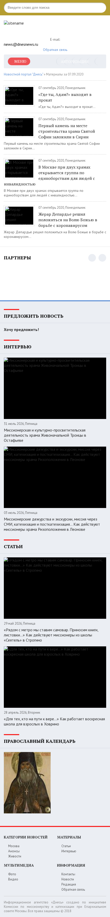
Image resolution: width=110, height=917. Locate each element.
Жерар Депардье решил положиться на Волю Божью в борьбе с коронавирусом (67, 219)
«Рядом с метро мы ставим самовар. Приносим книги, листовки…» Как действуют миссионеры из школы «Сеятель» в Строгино (51, 635)
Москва (13, 846)
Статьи (66, 846)
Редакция (68, 884)
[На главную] (42, 27)
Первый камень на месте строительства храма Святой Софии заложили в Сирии (66, 131)
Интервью (68, 851)
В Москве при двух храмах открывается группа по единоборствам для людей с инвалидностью (49, 175)
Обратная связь (55, 49)
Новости (67, 879)
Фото (12, 874)
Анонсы (14, 851)
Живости (14, 856)
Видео (13, 879)
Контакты (68, 874)
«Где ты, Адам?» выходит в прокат (65, 97)
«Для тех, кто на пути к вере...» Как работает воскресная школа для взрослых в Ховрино (54, 721)
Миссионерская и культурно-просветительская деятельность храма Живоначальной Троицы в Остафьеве (45, 435)
